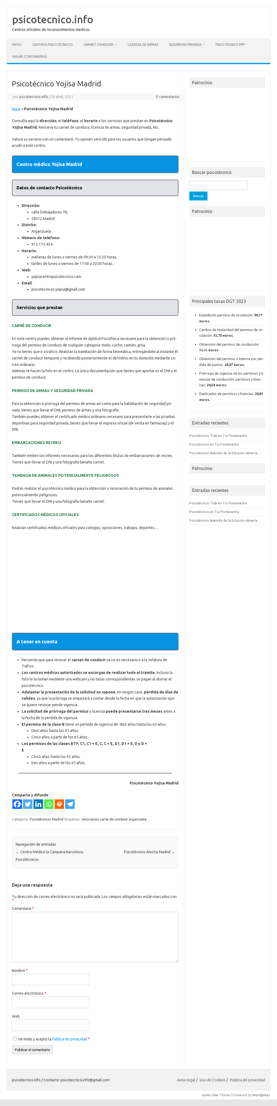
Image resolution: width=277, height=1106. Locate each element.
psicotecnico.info (52, 19)
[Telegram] (70, 804)
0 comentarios (168, 97)
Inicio (17, 44)
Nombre (20, 970)
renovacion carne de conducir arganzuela (114, 819)
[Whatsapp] (49, 804)
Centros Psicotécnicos (52, 44)
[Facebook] (17, 804)
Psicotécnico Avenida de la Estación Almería (223, 453)
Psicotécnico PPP (230, 44)
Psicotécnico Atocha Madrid (149, 852)
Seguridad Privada (185, 44)
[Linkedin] (38, 804)
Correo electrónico (29, 993)
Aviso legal (186, 1080)
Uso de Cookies (213, 1080)
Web (16, 1016)
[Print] (59, 804)
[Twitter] (27, 804)
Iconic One (210, 1095)
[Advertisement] (95, 582)
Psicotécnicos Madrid (46, 819)
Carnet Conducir (98, 44)
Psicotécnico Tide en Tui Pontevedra (218, 435)
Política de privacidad (70, 1039)
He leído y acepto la (54, 1039)
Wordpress (261, 1095)
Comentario (23, 908)
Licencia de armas (143, 44)
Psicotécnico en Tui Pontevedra (214, 444)
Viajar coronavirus (29, 56)
